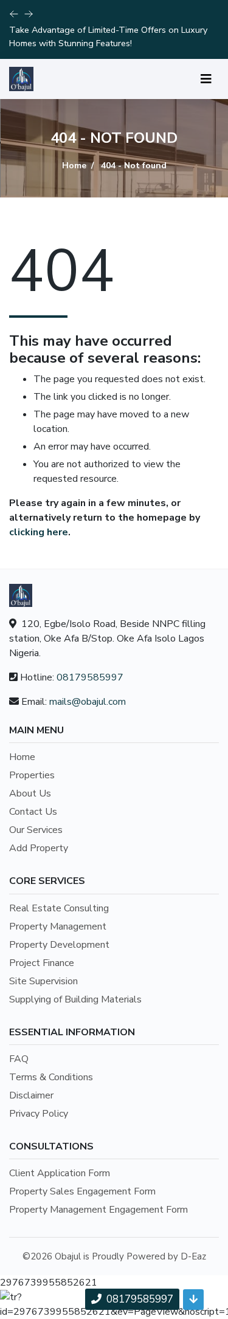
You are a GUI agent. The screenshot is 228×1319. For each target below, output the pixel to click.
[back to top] (193, 1299)
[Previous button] (28, 14)
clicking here (38, 532)
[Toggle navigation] (206, 79)
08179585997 (90, 677)
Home (74, 165)
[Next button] (14, 14)
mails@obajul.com (87, 701)
